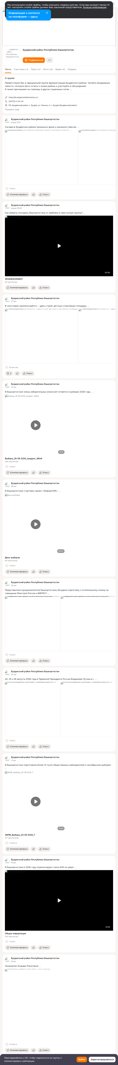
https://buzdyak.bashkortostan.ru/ (23, 97)
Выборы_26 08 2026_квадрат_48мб (23, 458)
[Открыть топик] (59, 127)
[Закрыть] (47, 13)
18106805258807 (14, 279)
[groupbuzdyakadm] (7, 120)
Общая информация (15, 933)
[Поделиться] (33, 194)
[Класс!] (7, 188)
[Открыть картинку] (41, 157)
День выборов (12, 557)
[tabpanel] (59, 585)
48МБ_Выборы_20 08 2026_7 (20, 834)
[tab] (8, 69)
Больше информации (94, 7)
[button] (34, 60)
